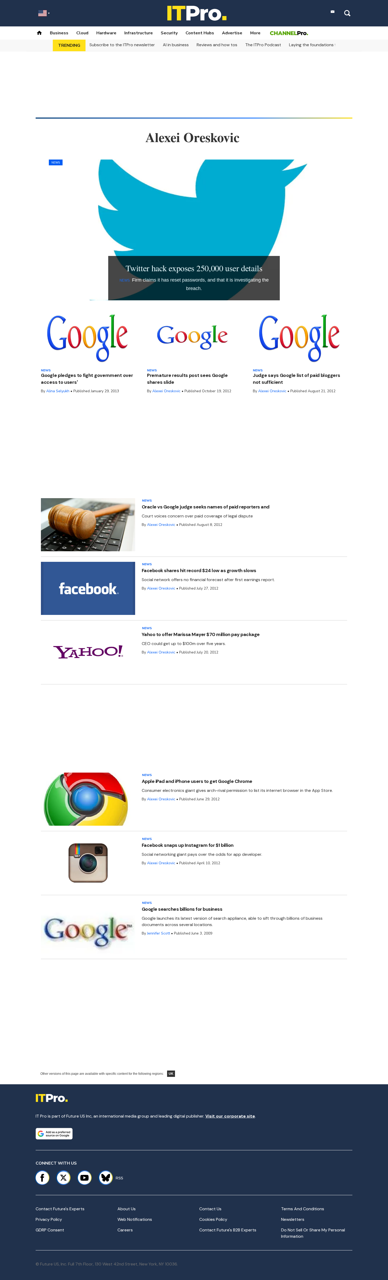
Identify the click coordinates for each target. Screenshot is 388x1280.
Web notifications (134, 1219)
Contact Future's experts (60, 1209)
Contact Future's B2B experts (227, 1230)
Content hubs (200, 33)
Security (169, 33)
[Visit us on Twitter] (63, 1177)
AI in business (176, 45)
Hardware (106, 33)
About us (126, 1209)
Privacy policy (49, 1219)
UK (171, 1074)
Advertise (232, 33)
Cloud (82, 33)
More (255, 33)
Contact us (210, 1209)
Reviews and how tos (217, 45)
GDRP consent (50, 1230)
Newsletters (292, 1219)
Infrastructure (138, 33)
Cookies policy (213, 1219)
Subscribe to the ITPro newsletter (122, 45)
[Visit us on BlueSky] (103, 1177)
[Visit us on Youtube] (84, 1177)
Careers (125, 1230)
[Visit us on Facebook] (42, 1177)
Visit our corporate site (230, 1116)
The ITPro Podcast (263, 45)
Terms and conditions (302, 1209)
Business (59, 33)
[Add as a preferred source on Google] (54, 1133)
